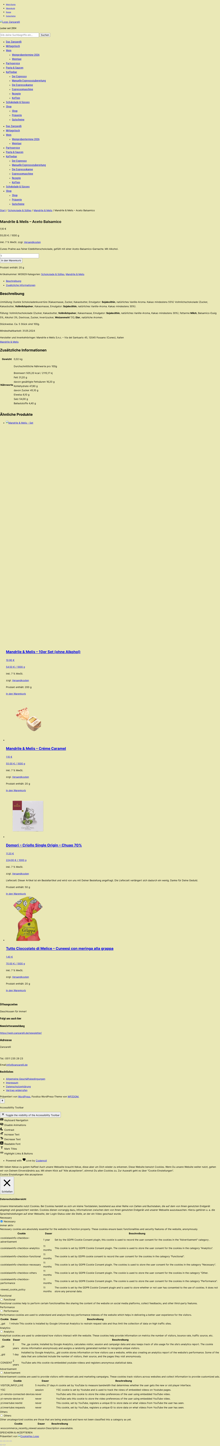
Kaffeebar (11, 72)
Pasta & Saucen (14, 67)
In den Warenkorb (11, 260)
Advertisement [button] (8, 1368)
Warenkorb (10, 8)
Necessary (10, 1221)
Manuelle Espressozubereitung (29, 80)
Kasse (8, 12)
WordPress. (24, 1096)
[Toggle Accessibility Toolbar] (2, 1101)
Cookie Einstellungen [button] (12, 1174)
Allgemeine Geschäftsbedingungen (25, 1078)
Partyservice (13, 63)
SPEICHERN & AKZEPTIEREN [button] (16, 1432)
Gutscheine (11, 16)
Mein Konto (11, 4)
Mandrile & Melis (43, 210)
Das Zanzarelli (14, 41)
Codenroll (41, 1160)
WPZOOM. (73, 1096)
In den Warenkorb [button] (16, 693)
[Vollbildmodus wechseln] (4, 1441)
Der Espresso (19, 76)
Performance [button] (7, 1307)
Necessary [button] (6, 1217)
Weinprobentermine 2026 (26, 54)
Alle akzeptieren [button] (34, 1174)
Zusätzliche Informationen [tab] (20, 285)
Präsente (17, 115)
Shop (9, 106)
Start (3, 210)
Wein (8, 50)
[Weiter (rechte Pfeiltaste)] (4, 1444)
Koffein (16, 98)
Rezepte (16, 93)
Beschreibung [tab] (13, 280)
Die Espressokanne (22, 85)
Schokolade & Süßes (19, 210)
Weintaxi (16, 59)
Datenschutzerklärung (18, 1086)
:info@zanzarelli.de (17, 1064)
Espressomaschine (22, 89)
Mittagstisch (13, 46)
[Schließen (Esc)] (10, 1441)
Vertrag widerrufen (16, 1090)
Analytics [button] (5, 1327)
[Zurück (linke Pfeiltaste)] (1, 1444)
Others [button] (3, 1411)
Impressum (12, 1082)
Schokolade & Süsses (18, 102)
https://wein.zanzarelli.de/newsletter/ (21, 1032)
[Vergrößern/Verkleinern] (1, 1441)
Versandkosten (32, 242)
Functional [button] (6, 1295)
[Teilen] (7, 1441)
